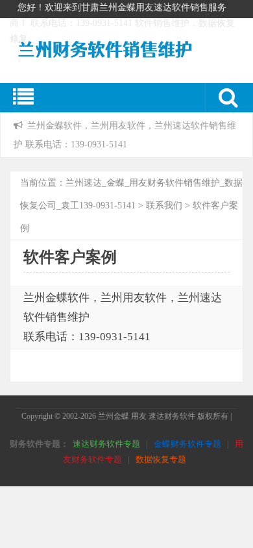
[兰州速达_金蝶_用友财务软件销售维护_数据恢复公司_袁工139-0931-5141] (117, 60)
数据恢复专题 (161, 459)
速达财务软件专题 (106, 444)
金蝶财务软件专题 (187, 444)
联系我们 (164, 205)
